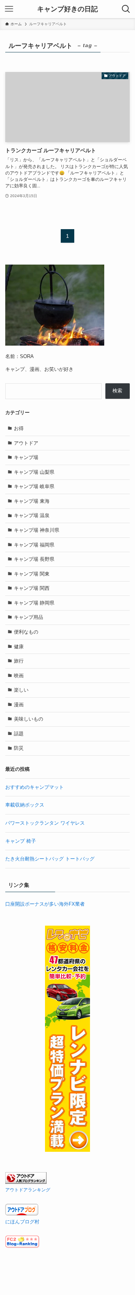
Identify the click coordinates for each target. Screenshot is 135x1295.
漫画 (19, 704)
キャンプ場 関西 (32, 588)
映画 (19, 675)
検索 (117, 390)
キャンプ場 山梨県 (34, 472)
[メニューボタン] (9, 9)
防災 (19, 748)
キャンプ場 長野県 (34, 559)
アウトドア (26, 443)
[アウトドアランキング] (25, 1182)
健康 (19, 646)
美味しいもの (28, 719)
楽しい (21, 690)
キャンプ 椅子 (20, 841)
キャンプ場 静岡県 (34, 603)
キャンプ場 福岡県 (34, 545)
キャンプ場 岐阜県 (34, 486)
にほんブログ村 (22, 1222)
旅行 (19, 661)
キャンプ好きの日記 (67, 9)
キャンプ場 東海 (32, 501)
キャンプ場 (26, 457)
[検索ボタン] (126, 9)
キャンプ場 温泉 (32, 515)
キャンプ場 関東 (32, 574)
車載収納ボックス (24, 805)
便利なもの (26, 632)
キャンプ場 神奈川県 (36, 530)
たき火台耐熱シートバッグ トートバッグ (49, 859)
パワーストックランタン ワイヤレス (45, 823)
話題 (19, 733)
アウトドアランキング (27, 1189)
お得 (19, 428)
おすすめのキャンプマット (34, 787)
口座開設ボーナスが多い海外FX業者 (45, 904)
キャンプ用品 (28, 617)
